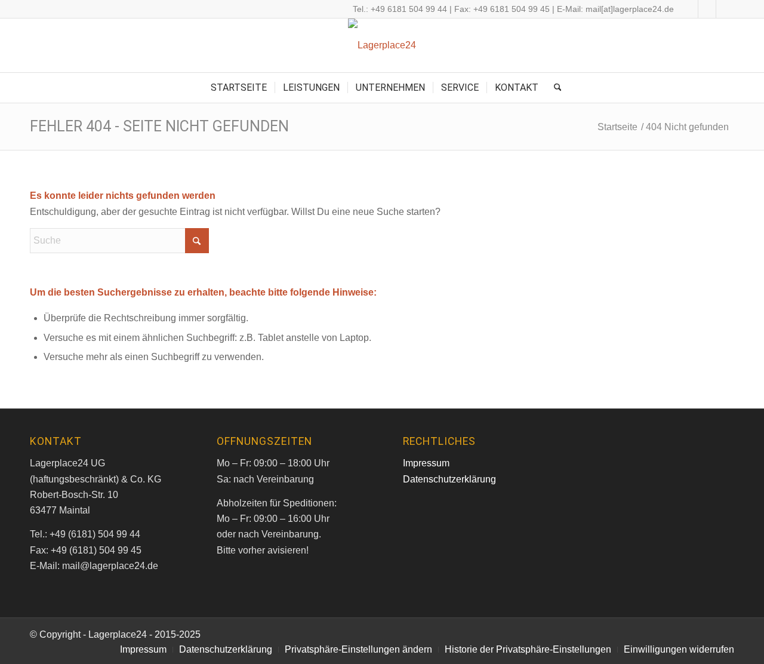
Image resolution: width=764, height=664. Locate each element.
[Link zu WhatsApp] (725, 9)
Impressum (426, 463)
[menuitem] (239, 88)
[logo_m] (382, 45)
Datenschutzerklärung (449, 479)
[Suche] (554, 88)
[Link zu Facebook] (689, 9)
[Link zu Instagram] (707, 9)
